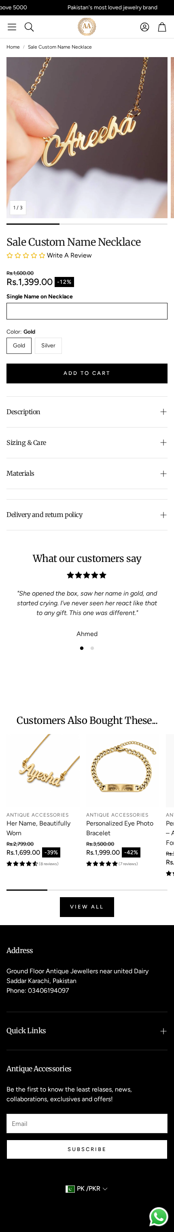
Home (13, 47)
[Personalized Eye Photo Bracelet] (122, 770)
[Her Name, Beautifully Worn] (43, 770)
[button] (11, 26)
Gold (19, 345)
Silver (48, 345)
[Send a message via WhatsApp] (159, 1217)
